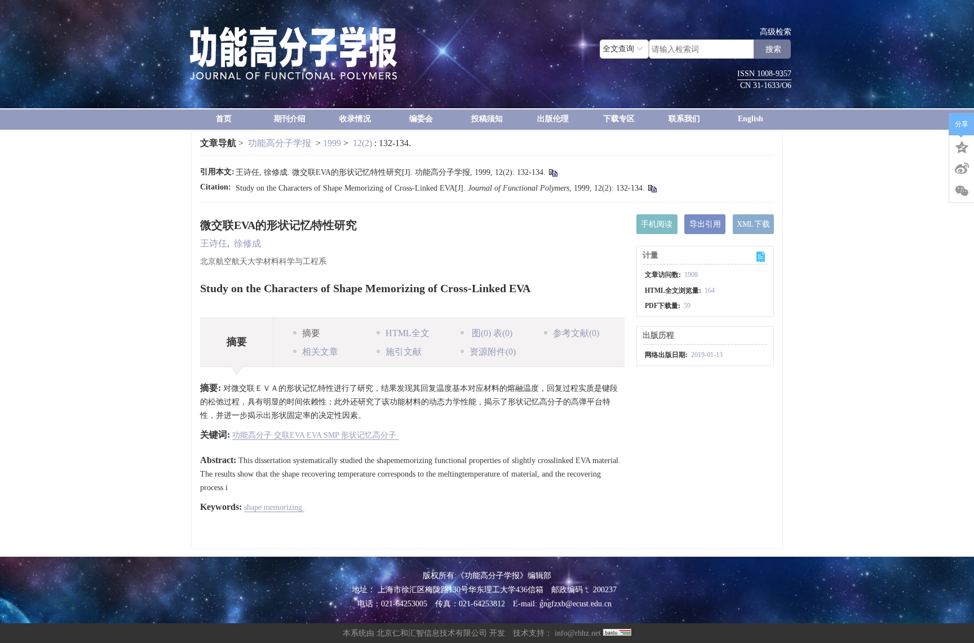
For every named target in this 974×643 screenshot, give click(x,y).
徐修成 (247, 243)
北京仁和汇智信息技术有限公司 (431, 633)
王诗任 (213, 243)
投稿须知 (487, 118)
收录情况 (355, 118)
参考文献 (576, 333)
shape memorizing (274, 507)
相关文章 (320, 351)
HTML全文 (408, 333)
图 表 (491, 333)
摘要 (311, 333)
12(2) (363, 143)
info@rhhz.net (578, 633)
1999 (332, 143)
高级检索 (775, 32)
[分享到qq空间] (961, 146)
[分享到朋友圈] (961, 191)
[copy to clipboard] (652, 188)
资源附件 (493, 351)
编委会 (421, 118)
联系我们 (684, 118)
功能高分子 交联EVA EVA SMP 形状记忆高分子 (315, 435)
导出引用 (705, 224)
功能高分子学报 (279, 143)
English (750, 118)
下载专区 (619, 118)
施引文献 (404, 351)
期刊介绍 (290, 118)
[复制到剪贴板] (553, 173)
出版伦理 (553, 118)
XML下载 (753, 224)
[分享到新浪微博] (961, 168)
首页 (224, 118)
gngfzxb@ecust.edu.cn (575, 604)
